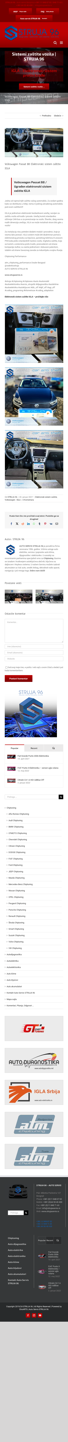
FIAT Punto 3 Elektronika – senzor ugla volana (38, 768)
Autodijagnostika (14, 954)
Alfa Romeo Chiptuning (19, 814)
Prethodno (46, 115)
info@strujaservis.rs (43, 5)
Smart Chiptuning (16, 929)
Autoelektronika (14, 967)
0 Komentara (28, 500)
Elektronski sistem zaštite (46, 497)
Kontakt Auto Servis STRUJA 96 (21, 993)
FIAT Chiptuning (16, 859)
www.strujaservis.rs (13, 275)
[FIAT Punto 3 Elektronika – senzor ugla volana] (11, 768)
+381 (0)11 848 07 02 (52, 1199)
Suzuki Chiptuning (17, 935)
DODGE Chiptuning (17, 852)
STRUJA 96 (12, 497)
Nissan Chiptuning (17, 890)
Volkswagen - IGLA (13, 500)
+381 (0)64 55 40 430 (52, 1202)
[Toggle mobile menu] (61, 42)
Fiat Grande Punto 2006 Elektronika (33, 756)
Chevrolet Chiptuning (18, 839)
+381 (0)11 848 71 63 (49, 1205)
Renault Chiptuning (17, 916)
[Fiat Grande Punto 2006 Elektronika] (11, 756)
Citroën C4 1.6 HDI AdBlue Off (31, 780)
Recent (34, 748)
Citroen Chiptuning (17, 846)
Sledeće (57, 115)
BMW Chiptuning (16, 827)
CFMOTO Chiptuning (18, 833)
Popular (14, 748)
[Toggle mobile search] (55, 42)
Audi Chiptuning (15, 820)
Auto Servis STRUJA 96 (39, 1309)
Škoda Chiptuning (16, 922)
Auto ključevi (12, 980)
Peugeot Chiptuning (17, 903)
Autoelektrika (13, 961)
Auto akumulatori (14, 986)
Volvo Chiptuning (16, 942)
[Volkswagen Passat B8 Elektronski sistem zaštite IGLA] (34, 334)
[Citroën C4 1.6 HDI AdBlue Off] (11, 780)
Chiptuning (11, 808)
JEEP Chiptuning (16, 871)
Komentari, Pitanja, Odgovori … (20, 1005)
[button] (7, 596)
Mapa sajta (12, 999)
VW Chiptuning (15, 948)
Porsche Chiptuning (17, 910)
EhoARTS (23, 1309)
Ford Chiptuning (15, 865)
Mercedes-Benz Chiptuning (21, 884)
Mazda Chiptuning (17, 878)
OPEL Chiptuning (16, 897)
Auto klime (11, 974)
